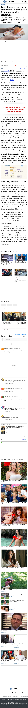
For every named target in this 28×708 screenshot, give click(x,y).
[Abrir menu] (2, 2)
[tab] (7, 344)
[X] (9, 692)
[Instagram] (16, 692)
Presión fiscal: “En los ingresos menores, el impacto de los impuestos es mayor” (14, 109)
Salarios (3, 305)
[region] (14, 386)
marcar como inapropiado (23, 353)
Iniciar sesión (17, 334)
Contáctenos (15, 696)
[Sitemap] (22, 692)
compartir (19, 352)
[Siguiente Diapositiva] (26, 320)
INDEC (12, 80)
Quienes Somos (9, 696)
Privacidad (21, 696)
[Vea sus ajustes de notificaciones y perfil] (25, 1)
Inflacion (9, 305)
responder (6, 352)
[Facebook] (5, 692)
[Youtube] (12, 692)
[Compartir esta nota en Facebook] (2, 61)
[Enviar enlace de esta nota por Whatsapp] (9, 61)
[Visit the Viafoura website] (24, 436)
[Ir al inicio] (8, 1)
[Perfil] (14, 689)
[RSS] (19, 692)
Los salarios (7, 69)
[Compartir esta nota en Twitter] (5, 61)
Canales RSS (3, 696)
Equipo (24, 696)
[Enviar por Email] (12, 61)
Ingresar (22, 1)
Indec (15, 305)
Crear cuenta (23, 334)
